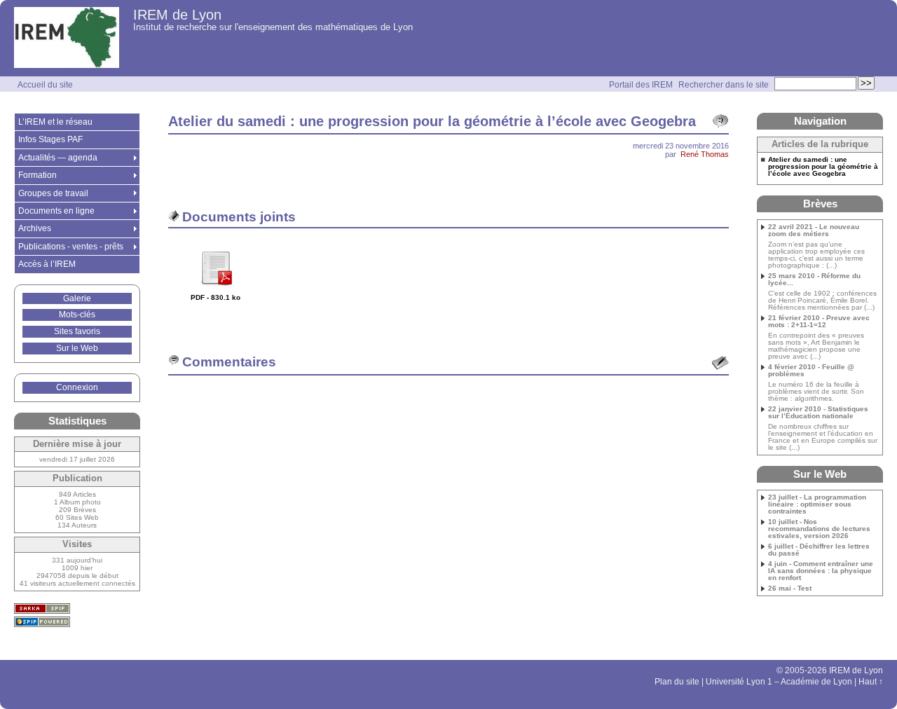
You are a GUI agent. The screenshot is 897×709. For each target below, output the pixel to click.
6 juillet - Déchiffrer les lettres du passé (819, 550)
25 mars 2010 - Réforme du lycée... (814, 280)
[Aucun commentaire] (720, 121)
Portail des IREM (641, 85)
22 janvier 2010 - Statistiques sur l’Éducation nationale (818, 413)
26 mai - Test (790, 588)
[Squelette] (42, 608)
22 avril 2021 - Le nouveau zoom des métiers (813, 230)
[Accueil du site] (66, 38)
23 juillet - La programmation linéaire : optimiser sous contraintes (817, 504)
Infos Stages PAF (50, 139)
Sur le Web (77, 348)
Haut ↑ (870, 682)
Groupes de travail (53, 193)
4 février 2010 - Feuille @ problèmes (811, 371)
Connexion (77, 387)
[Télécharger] (216, 290)
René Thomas (704, 154)
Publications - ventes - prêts (70, 247)
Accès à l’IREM (47, 264)
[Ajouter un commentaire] (720, 362)
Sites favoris (77, 331)
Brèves (820, 203)
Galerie (77, 298)
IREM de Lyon (177, 14)
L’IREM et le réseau (55, 122)
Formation (37, 175)
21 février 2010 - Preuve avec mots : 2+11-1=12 (819, 322)
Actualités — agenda (57, 158)
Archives (34, 228)
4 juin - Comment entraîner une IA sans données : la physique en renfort (820, 570)
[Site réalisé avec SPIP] (42, 622)
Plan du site (677, 682)
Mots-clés (77, 314)
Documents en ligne (56, 211)
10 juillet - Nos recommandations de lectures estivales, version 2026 (819, 528)
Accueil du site (45, 85)
